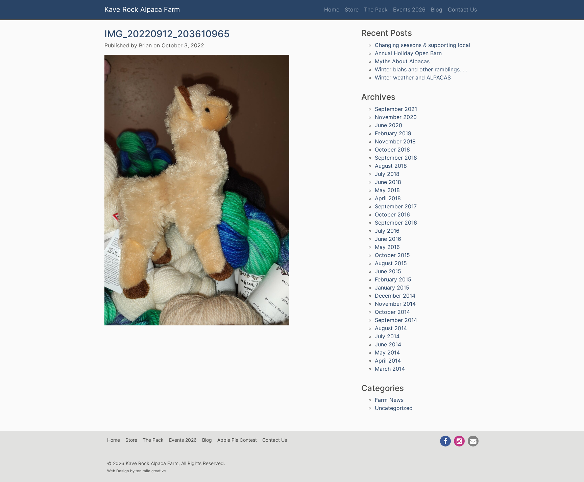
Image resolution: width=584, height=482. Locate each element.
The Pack (376, 9)
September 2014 (396, 320)
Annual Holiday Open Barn (408, 53)
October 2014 (392, 311)
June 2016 (388, 238)
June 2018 (388, 182)
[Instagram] (460, 441)
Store (352, 9)
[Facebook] (446, 441)
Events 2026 (409, 9)
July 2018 (387, 173)
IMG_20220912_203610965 (166, 34)
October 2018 (392, 149)
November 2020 (396, 117)
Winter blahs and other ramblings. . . (421, 69)
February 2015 (393, 279)
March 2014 (390, 368)
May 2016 (387, 247)
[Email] (473, 441)
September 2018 (396, 157)
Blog (436, 9)
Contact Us (462, 9)
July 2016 (387, 230)
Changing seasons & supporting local (422, 45)
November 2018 (395, 141)
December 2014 (395, 295)
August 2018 (391, 165)
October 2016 (392, 214)
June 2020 (388, 125)
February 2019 (393, 133)
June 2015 (388, 271)
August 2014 (391, 328)
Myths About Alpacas (402, 61)
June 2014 (388, 344)
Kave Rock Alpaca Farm (142, 9)
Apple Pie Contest (237, 440)
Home (331, 9)
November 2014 (395, 303)
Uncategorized (394, 408)
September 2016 (396, 222)
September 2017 (396, 206)
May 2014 (387, 352)
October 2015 (392, 255)
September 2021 (396, 109)
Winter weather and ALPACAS (413, 77)
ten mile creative (151, 470)
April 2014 (388, 360)
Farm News (389, 399)
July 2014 (387, 336)
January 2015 (392, 287)
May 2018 (387, 190)
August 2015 (391, 263)
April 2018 (388, 198)
